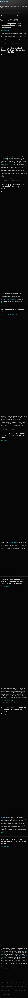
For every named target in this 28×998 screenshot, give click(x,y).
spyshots (8, 994)
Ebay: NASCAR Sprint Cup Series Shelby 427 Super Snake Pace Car (13, 841)
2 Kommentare (14, 429)
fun (25, 986)
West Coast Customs (11, 156)
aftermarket (8, 982)
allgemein (12, 982)
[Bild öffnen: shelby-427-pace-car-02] (14, 846)
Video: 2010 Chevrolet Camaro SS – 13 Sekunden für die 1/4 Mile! (13, 436)
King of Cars (20, 165)
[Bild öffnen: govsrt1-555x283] (14, 586)
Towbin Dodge (6, 165)
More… (2, 41)
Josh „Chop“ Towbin (11, 164)
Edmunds (22, 546)
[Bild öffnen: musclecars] (14, 191)
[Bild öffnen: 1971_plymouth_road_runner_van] (14, 314)
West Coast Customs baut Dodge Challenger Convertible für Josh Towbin (13, 50)
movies (25, 990)
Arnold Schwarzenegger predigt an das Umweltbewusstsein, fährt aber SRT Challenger (14, 581)
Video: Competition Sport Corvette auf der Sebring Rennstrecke (11, 26)
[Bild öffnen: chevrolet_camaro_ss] (14, 440)
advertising (2, 982)
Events (22, 986)
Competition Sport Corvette (7, 35)
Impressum (11, 15)
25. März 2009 (5, 702)
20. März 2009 (5, 968)
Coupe (7, 986)
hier (19, 964)
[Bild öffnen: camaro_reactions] (14, 714)
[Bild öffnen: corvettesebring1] (5, 30)
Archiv (16, 15)
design (11, 986)
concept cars (3, 986)
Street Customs (10, 159)
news (1, 994)
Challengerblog (8, 178)
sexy (5, 994)
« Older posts (4, 973)
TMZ (5, 700)
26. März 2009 (5, 180)
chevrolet (24, 982)
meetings (20, 990)
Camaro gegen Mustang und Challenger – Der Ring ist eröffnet (12, 187)
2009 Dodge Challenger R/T (9, 299)
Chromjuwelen (8, 426)
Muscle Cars (4, 15)
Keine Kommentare (15, 43)
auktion (17, 982)
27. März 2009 (5, 43)
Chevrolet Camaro (13, 542)
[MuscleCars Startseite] (14, 3)
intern (5, 990)
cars (20, 982)
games (2, 990)
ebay (18, 986)
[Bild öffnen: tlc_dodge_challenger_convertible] (14, 54)
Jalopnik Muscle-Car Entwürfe (13, 990)
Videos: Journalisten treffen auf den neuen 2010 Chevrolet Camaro (13, 709)
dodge (15, 986)
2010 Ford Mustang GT (20, 298)
